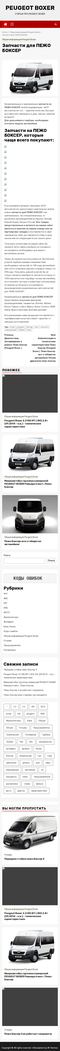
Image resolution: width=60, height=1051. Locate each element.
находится (11, 776)
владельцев (26, 755)
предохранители (42, 776)
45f (33, 706)
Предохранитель (41, 727)
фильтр (39, 784)
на (42, 769)
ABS (6, 598)
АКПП (7, 612)
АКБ (6, 607)
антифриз (11, 748)
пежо (29, 330)
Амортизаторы (11, 617)
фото (8, 790)
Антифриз (9, 622)
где (39, 755)
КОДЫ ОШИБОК (27, 578)
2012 (43, 706)
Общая (21, 330)
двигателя (11, 762)
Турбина (46, 734)
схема (27, 784)
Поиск (7, 555)
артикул (26, 748)
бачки (39, 748)
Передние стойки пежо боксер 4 (20, 669)
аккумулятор (45, 741)
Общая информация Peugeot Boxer (19, 39)
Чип (21, 741)
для (36, 327)
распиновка (12, 784)
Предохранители (12, 645)
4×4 (5, 593)
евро (48, 762)
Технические (12, 734)
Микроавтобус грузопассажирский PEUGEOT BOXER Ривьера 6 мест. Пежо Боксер (28, 483)
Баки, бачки (9, 626)
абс (31, 741)
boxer (12, 327)
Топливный (30, 734)
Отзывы (8, 640)
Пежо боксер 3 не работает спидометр (23, 690)
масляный (30, 769)
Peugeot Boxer (30, 7)
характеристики (39, 790)
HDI (5, 603)
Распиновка (10, 650)
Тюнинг (9, 741)
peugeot (20, 327)
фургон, (21, 790)
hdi (19, 713)
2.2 (15, 706)
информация (10, 330)
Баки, (29, 720)
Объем (9, 727)
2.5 (23, 706)
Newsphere (38, 1048)
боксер (29, 327)
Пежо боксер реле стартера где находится (25, 695)
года (49, 755)
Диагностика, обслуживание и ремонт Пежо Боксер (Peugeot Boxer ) (15, 341)
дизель (26, 762)
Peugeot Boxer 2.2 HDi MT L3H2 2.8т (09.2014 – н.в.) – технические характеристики (26, 423)
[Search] (56, 24)
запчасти (44, 327)
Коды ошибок (11, 631)
